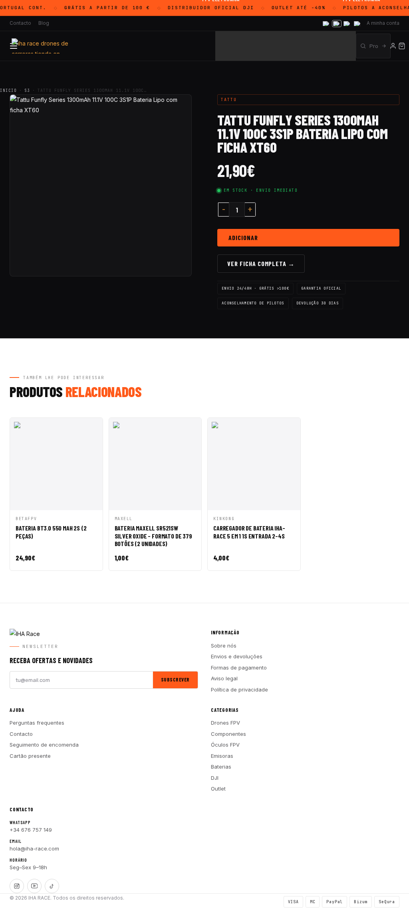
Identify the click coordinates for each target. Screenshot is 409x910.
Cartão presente (30, 756)
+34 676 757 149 (31, 830)
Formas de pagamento (239, 667)
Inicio (8, 90)
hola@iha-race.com (34, 848)
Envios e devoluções (236, 656)
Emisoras (222, 756)
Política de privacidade (239, 689)
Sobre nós (223, 645)
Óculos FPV (225, 744)
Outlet (218, 788)
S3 (27, 90)
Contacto (20, 23)
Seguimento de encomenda (44, 744)
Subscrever (175, 679)
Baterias (221, 766)
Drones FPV (225, 722)
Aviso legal (224, 678)
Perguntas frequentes (37, 722)
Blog (43, 23)
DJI (214, 778)
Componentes (228, 734)
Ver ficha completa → (261, 263)
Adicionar (243, 237)
